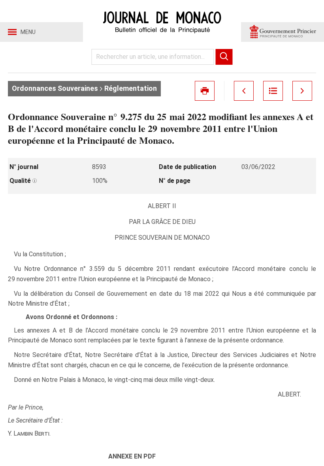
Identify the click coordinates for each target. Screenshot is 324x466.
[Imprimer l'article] (205, 91)
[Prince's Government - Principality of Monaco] (282, 32)
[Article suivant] (302, 91)
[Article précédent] (244, 91)
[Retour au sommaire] (273, 91)
